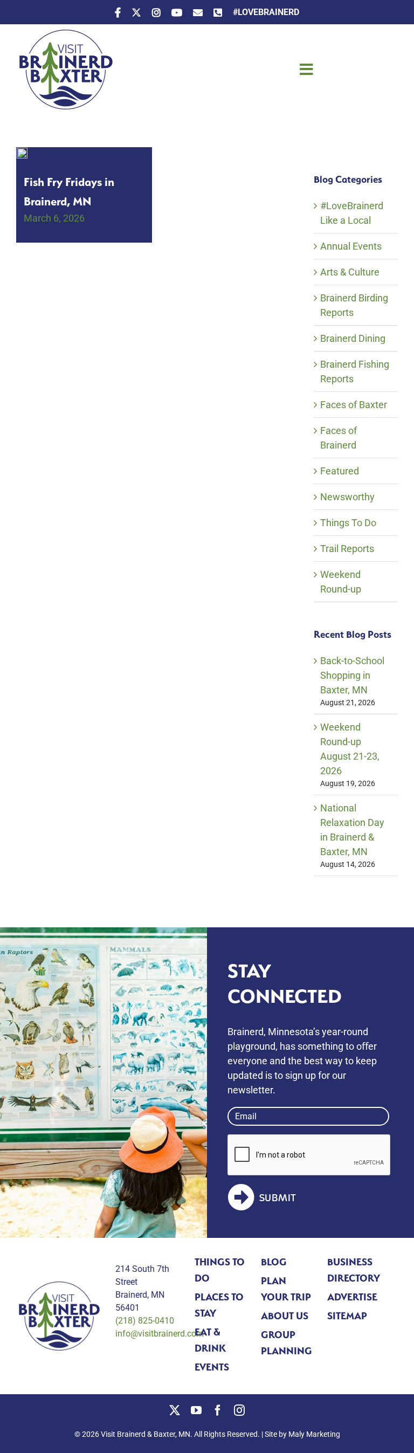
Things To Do (348, 522)
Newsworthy (347, 496)
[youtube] (196, 1410)
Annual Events (351, 246)
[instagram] (239, 1410)
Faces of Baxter (353, 404)
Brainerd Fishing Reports (354, 371)
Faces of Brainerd (338, 438)
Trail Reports (347, 548)
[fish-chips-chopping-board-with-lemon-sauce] (22, 152)
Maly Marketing (314, 1434)
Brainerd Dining (352, 338)
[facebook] (217, 1410)
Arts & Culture (350, 272)
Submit (277, 1198)
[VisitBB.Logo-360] (64, 34)
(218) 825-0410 (144, 1321)
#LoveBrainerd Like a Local (351, 213)
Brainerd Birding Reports (354, 305)
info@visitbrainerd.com (159, 1333)
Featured (339, 471)
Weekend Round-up (340, 582)
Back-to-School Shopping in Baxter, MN (352, 675)
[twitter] (174, 1410)
